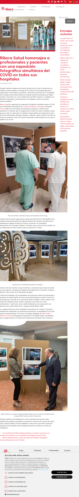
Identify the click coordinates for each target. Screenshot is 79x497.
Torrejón (26, 106)
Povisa (2, 109)
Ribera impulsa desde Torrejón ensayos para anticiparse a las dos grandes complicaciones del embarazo (67, 87)
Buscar (70, 21)
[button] (27, 494)
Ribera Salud (4, 104)
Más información (43, 469)
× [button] (77, 454)
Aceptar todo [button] (62, 472)
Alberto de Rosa (5, 316)
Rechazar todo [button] (62, 477)
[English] (77, 1)
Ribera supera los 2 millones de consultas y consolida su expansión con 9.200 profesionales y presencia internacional (67, 67)
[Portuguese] (74, 1)
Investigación (60, 7)
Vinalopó (32, 106)
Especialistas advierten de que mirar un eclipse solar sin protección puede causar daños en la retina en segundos (67, 124)
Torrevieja (40, 106)
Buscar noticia (63, 17)
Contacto (32, 9)
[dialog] (39, 474)
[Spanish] (70, 1)
